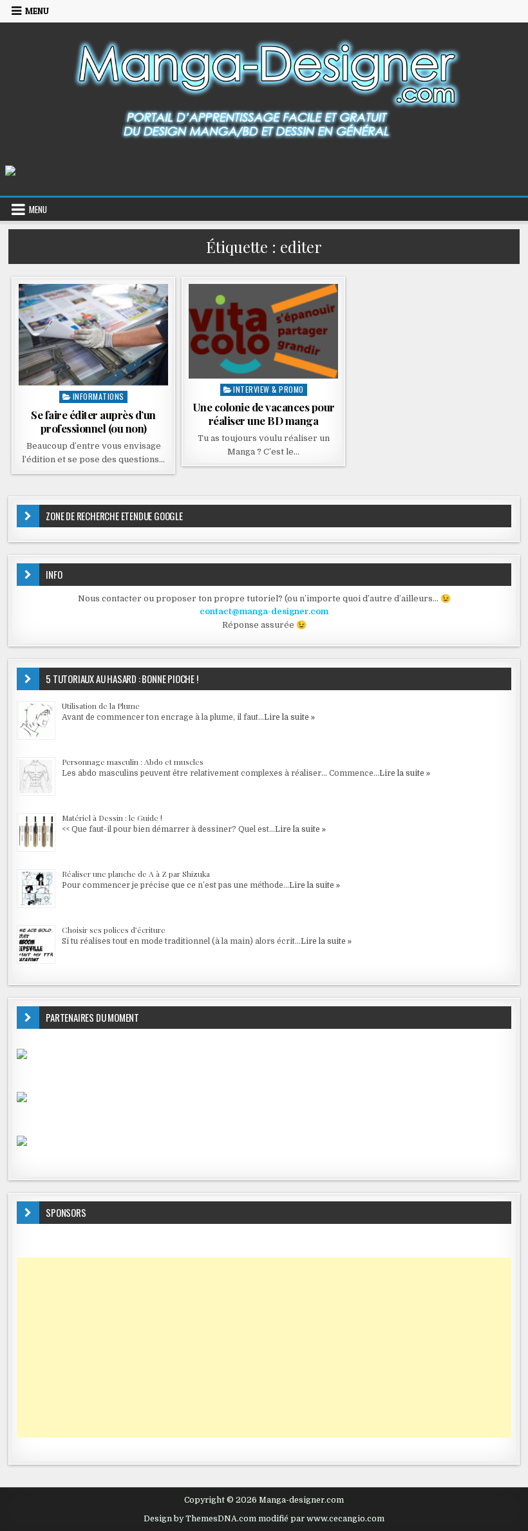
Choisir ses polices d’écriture (113, 930)
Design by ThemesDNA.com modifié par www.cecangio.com (264, 1518)
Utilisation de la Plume (101, 705)
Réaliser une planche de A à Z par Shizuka (136, 874)
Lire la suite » (289, 717)
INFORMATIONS (98, 396)
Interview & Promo (268, 389)
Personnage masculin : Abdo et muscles (132, 761)
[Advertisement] (264, 1347)
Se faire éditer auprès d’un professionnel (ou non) (93, 421)
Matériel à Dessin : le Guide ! (112, 817)
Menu (37, 11)
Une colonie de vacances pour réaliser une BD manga (264, 413)
